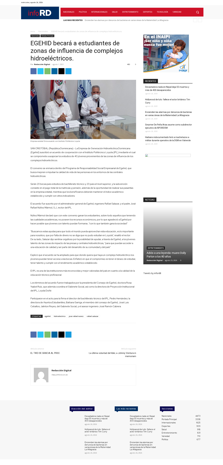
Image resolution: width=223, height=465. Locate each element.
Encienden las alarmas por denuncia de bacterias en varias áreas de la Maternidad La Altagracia (168, 113)
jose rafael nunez (76, 316)
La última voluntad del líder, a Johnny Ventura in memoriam (112, 355)
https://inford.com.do (60, 375)
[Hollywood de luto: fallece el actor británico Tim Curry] (76, 433)
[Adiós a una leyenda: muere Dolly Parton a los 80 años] (168, 235)
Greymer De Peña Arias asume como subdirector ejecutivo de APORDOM (116, 20)
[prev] (195, 20)
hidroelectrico (60, 316)
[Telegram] (68, 71)
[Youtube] (200, 2)
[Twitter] (196, 2)
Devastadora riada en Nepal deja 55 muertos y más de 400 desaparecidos (167, 88)
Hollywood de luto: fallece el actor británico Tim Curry (167, 101)
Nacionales (43, 31)
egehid (48, 316)
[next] (200, 20)
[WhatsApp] (47, 71)
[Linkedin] (54, 71)
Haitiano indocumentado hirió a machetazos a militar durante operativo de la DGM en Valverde (168, 139)
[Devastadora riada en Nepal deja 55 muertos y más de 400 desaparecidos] (76, 420)
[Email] (61, 71)
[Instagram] (192, 2)
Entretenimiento (156, 248)
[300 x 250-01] (168, 156)
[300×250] (166, 71)
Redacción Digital (42, 64)
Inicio (32, 31)
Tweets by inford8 (152, 273)
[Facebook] (188, 2)
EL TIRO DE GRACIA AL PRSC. (45, 353)
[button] (197, 12)
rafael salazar (92, 316)
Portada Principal (47, 36)
